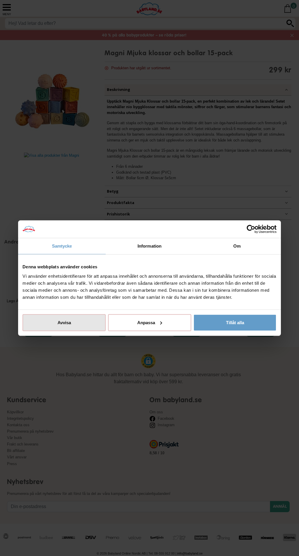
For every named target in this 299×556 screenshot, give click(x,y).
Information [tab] (149, 246)
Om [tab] (237, 246)
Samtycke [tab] (62, 246)
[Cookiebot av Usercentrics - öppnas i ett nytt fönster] (251, 229)
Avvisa (64, 322)
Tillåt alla (235, 322)
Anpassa (146, 322)
